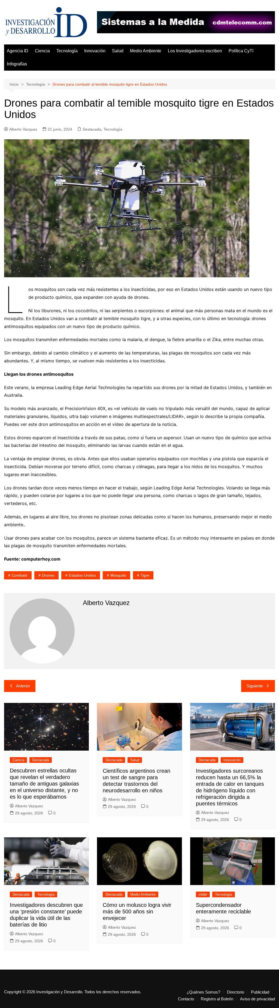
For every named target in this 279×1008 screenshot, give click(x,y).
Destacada (92, 129)
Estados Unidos (82, 575)
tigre (145, 575)
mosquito (118, 575)
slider (203, 894)
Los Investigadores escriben (195, 51)
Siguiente (255, 686)
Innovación (94, 51)
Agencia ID (17, 51)
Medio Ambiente (145, 51)
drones (48, 575)
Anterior (23, 686)
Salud (117, 51)
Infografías (17, 64)
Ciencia (42, 51)
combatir (20, 575)
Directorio (235, 992)
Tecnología (67, 51)
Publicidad (260, 992)
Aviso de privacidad (257, 999)
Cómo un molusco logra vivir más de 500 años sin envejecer (137, 911)
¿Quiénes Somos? (203, 992)
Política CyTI (241, 51)
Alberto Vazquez (23, 129)
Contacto (186, 999)
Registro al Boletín (217, 999)
